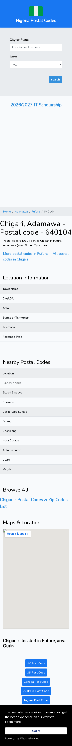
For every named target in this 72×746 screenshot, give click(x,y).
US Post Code (36, 672)
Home (7, 212)
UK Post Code (36, 663)
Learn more (13, 722)
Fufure (36, 212)
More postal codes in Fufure (25, 253)
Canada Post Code (36, 682)
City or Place (19, 39)
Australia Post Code (36, 691)
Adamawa (21, 212)
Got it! (36, 731)
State (13, 57)
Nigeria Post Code (36, 700)
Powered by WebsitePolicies (22, 738)
